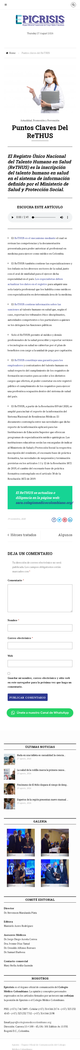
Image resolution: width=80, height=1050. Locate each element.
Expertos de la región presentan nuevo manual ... (42, 799)
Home (12, 53)
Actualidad (26, 120)
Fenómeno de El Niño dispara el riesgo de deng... (42, 784)
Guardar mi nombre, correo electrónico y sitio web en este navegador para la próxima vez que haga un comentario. (39, 682)
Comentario (16, 580)
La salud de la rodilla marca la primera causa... (41, 769)
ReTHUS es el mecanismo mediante (35, 238)
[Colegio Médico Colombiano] (40, 21)
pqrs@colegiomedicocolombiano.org (31, 1022)
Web (10, 655)
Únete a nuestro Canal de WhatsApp (43, 712)
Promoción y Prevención (46, 120)
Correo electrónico (20, 638)
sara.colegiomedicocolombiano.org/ (44, 502)
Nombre (13, 620)
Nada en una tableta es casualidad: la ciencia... (41, 755)
